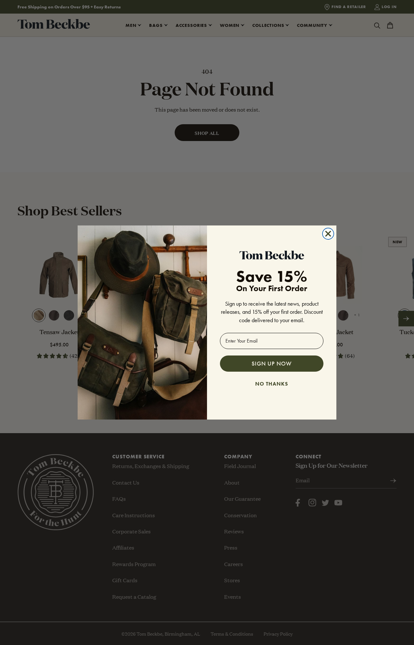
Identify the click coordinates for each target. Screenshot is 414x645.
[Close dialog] (328, 233)
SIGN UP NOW (272, 363)
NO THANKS (271, 383)
